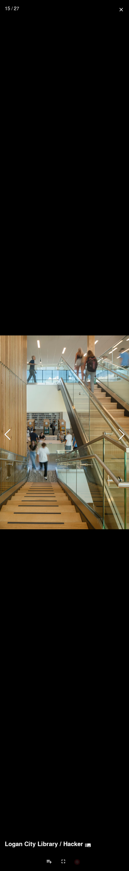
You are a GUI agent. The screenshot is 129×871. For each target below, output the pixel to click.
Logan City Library (31, 843)
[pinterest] (77, 861)
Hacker (73, 843)
